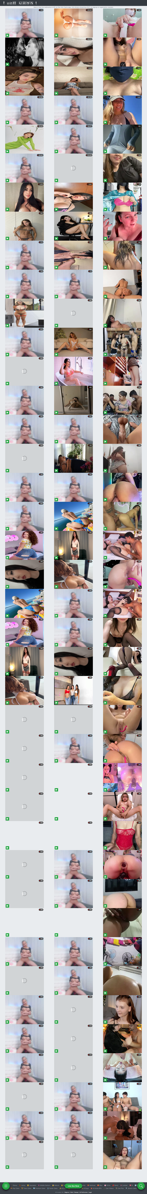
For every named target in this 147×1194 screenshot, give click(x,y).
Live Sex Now (73, 1186)
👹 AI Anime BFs (96, 1188)
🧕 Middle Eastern (44, 1185)
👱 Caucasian (31, 1185)
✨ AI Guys (85, 1188)
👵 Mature (55, 1185)
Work (71, 1192)
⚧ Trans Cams (26, 1188)
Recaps (76, 1192)
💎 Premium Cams (39, 1188)
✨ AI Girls (62, 1188)
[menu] (6, 1186)
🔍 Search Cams (131, 1188)
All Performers (84, 1192)
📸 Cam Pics (120, 1188)
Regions (67, 1192)
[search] (141, 1186)
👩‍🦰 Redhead (91, 1185)
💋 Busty (115, 1185)
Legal (90, 1192)
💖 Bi (131, 1185)
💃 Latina (22, 1185)
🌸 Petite (107, 1185)
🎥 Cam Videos (109, 1188)
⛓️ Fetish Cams (52, 1188)
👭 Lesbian (124, 1185)
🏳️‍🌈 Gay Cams (15, 1188)
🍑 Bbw (99, 1185)
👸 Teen (64, 1185)
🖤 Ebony (14, 1185)
